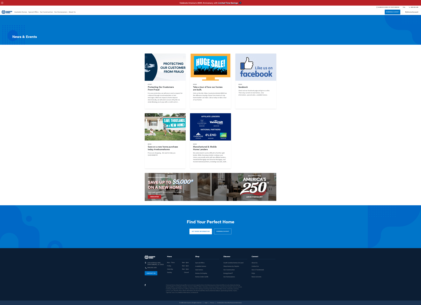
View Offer (154, 197)
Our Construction (46, 12)
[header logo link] (7, 12)
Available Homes (20, 12)
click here (179, 192)
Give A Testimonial (258, 270)
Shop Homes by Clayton (231, 266)
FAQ (404, 7)
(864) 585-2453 (414, 7)
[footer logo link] (150, 257)
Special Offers (33, 12)
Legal (206, 303)
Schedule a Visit (222, 231)
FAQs (253, 273)
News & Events (256, 277)
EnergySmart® (228, 273)
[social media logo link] (145, 285)
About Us (72, 12)
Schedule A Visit (392, 12)
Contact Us (151, 273)
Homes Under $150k (201, 277)
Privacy (212, 303)
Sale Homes (199, 270)
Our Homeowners (60, 12)
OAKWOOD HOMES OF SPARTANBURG (388, 7)
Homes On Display (201, 273)
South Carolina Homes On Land (233, 263)
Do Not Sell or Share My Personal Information (229, 303)
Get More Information (201, 231)
